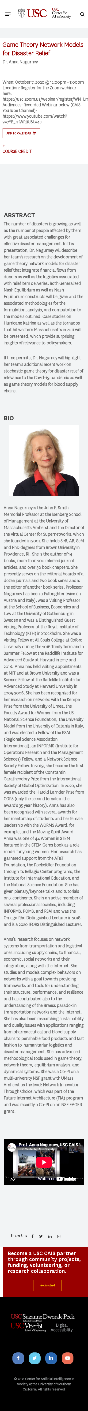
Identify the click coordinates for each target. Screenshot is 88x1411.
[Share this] (32, 1236)
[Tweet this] (41, 1236)
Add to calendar (19, 133)
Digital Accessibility (62, 1327)
